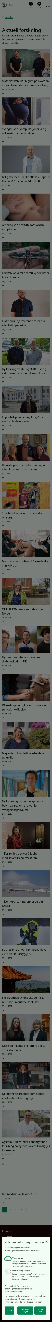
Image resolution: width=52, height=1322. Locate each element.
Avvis (9, 1311)
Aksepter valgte (25, 1311)
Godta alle (40, 1311)
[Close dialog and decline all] (46, 1240)
